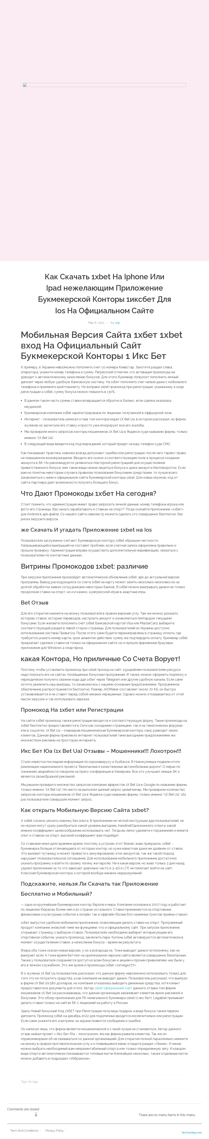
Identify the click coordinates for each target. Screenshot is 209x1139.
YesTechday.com (191, 1132)
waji (117, 322)
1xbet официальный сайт (113, 988)
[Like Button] (183, 1081)
